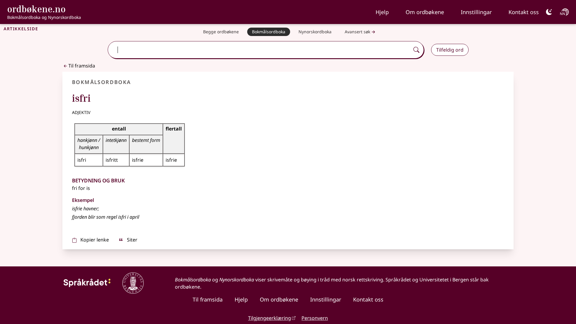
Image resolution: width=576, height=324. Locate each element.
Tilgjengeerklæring (269, 318)
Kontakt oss (523, 12)
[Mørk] (549, 12)
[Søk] (416, 49)
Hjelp (382, 12)
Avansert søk (357, 31)
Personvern (315, 318)
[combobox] (259, 49)
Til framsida (81, 65)
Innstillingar (476, 12)
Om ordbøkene (425, 12)
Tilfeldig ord (450, 49)
